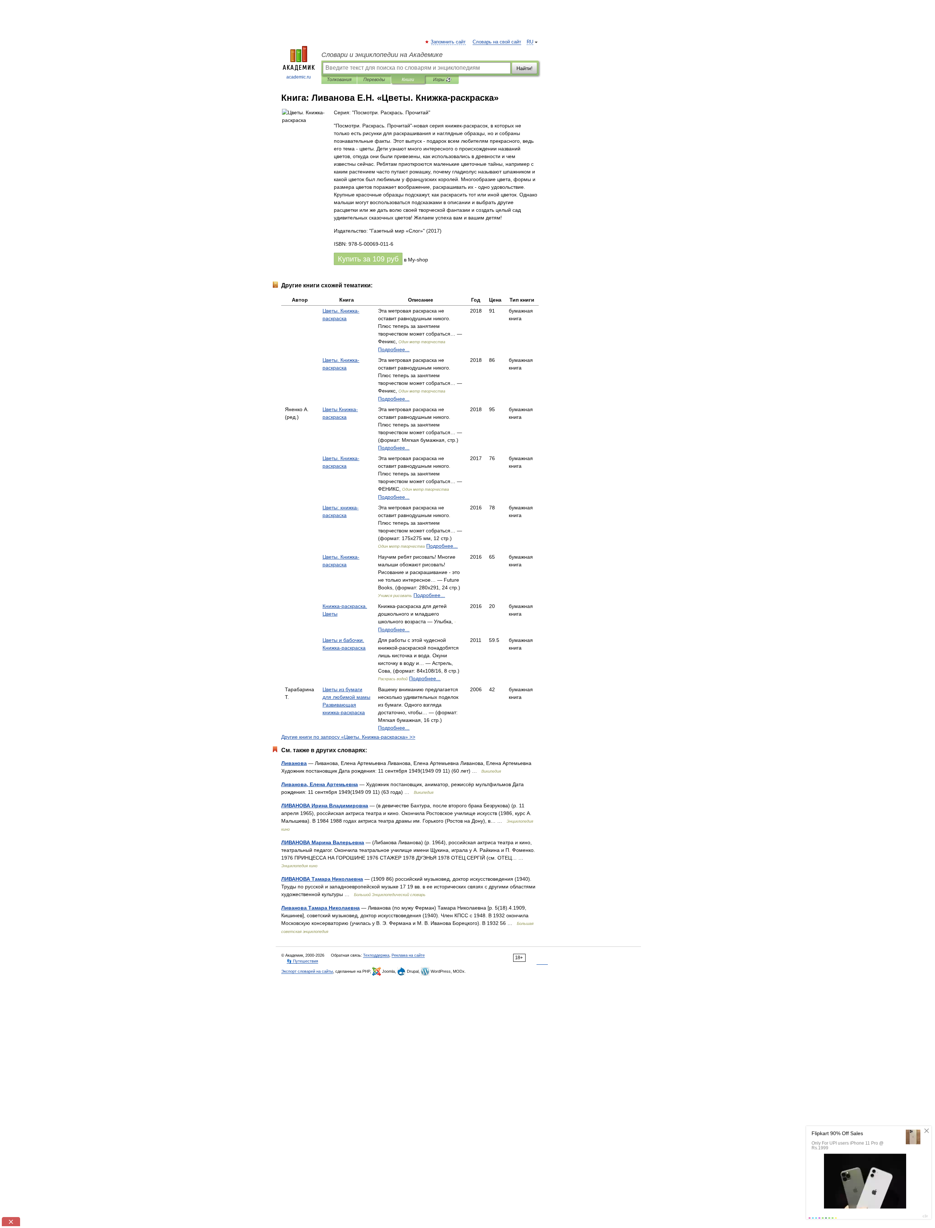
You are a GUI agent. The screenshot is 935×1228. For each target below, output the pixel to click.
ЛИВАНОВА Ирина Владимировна (324, 805)
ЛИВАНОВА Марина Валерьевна (322, 842)
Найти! (524, 68)
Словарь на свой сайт (497, 42)
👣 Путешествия (302, 961)
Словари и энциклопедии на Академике (382, 54)
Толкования (339, 79)
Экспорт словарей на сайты (307, 971)
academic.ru (298, 77)
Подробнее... (393, 349)
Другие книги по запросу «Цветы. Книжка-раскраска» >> (348, 737)
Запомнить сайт (448, 42)
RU (530, 42)
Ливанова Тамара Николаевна (320, 908)
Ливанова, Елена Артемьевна (319, 784)
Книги (408, 79)
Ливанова (294, 763)
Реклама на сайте (408, 955)
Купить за (368, 259)
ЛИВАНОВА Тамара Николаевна (322, 879)
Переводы (374, 79)
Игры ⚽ (442, 79)
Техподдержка (376, 955)
